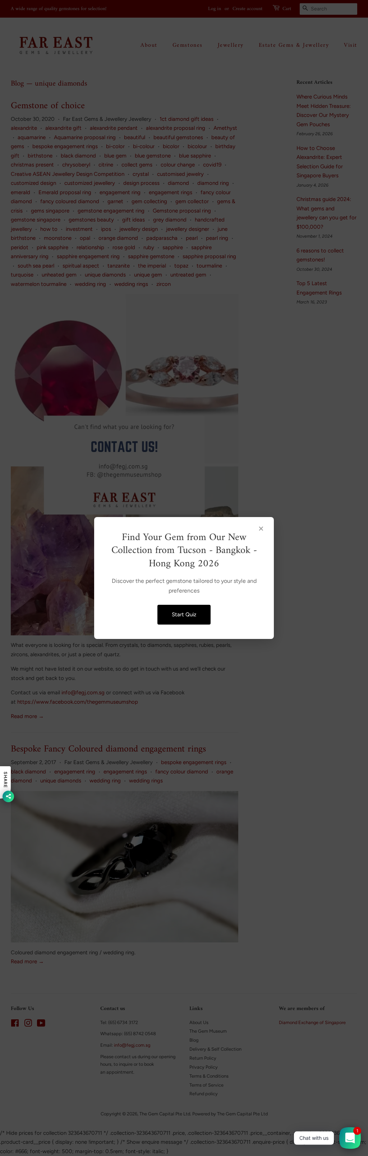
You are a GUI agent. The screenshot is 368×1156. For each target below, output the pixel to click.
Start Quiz (184, 614)
